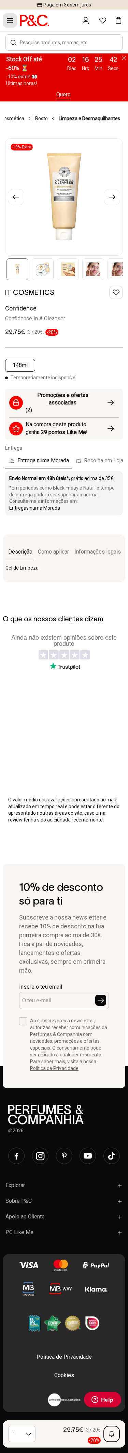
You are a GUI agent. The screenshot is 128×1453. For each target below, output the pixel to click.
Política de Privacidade (54, 1068)
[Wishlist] (116, 292)
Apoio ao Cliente (25, 1216)
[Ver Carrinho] (118, 20)
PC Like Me (19, 1232)
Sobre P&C (18, 1201)
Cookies (64, 1375)
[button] (13, 43)
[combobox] (67, 42)
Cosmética (12, 118)
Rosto (41, 118)
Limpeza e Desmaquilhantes (89, 118)
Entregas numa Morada (34, 508)
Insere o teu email (40, 987)
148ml (20, 365)
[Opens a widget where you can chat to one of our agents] (102, 1400)
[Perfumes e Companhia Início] (34, 20)
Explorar (15, 1185)
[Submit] (100, 1000)
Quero (63, 94)
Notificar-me (111, 1434)
